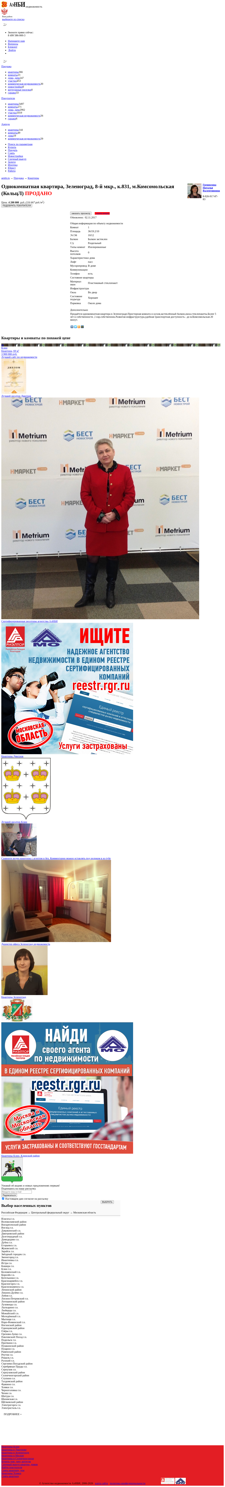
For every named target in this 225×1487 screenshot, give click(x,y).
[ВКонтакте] (72, 327)
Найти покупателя (11, 1467)
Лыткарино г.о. (9, 1307)
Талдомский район (12, 1381)
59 (42, 138)
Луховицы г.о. (9, 1304)
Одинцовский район (13, 1328)
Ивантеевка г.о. (10, 1260)
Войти (12, 50)
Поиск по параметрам (20, 144)
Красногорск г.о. (10, 1283)
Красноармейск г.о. (12, 1280)
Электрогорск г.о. (11, 1405)
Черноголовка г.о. (11, 1390)
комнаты (13, 75)
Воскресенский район (13, 1224)
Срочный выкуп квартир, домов (19, 1464)
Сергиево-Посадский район (17, 1363)
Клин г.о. (6, 1269)
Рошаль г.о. (7, 1357)
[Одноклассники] (79, 327)
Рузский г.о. (8, 1360)
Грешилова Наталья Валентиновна (211, 187)
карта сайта (101, 1483)
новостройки (15, 86)
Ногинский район (11, 1325)
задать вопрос (102, 213)
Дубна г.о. (7, 1242)
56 (42, 115)
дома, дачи (14, 78)
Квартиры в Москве (12, 1455)
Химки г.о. (7, 1387)
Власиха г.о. (8, 1218)
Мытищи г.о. (8, 1319)
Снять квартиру (10, 1476)
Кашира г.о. (7, 1266)
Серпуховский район (13, 1372)
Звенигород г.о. (10, 1257)
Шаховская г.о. (9, 1399)
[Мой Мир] (82, 327)
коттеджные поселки (19, 89)
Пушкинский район (12, 1345)
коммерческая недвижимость (24, 83)
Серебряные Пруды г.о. (14, 1366)
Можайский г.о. (10, 1313)
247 (22, 78)
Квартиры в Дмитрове (14, 1449)
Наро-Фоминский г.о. (13, 1322)
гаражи (12, 92)
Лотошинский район (13, 1301)
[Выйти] (9, 53)
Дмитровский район (12, 1233)
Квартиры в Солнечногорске (17, 1458)
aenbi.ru (5, 178)
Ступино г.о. (8, 1378)
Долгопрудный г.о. (11, 1236)
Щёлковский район (12, 1402)
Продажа (6, 66)
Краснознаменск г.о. (12, 1286)
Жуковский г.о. (9, 1248)
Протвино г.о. (9, 1343)
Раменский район (11, 1351)
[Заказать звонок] (5, 26)
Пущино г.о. (8, 1348)
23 (19, 75)
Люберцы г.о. (8, 1310)
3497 (21, 103)
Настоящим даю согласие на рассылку (26, 1198)
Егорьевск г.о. (9, 1245)
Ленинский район (11, 1289)
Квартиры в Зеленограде (15, 1452)
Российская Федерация (14, 1212)
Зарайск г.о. (7, 1251)
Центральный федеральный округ (50, 1212)
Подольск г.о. (8, 1340)
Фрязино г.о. (8, 1384)
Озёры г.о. (7, 1331)
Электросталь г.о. (11, 1408)
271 (20, 106)
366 (21, 72)
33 (17, 92)
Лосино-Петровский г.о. (14, 1298)
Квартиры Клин (10, 1446)
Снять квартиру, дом (12, 1470)
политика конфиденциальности (127, 1483)
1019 (19, 112)
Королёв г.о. (8, 1275)
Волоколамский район (14, 1221)
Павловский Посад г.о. (14, 1337)
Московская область (84, 1212)
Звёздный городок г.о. (13, 1254)
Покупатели (8, 98)
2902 (22, 109)
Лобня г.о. (7, 1295)
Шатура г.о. (7, 1396)
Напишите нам (16, 41)
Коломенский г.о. (11, 1272)
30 (42, 83)
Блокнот (12, 46)
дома (10, 135)
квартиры (13, 72)
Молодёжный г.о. (11, 1316)
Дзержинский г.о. (11, 1230)
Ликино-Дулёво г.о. (12, 1292)
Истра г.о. (6, 1263)
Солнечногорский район (15, 1375)
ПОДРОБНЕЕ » (13, 1414)
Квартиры (33, 178)
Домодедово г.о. (10, 1239)
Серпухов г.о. (8, 1369)
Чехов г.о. (6, 1393)
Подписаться (9, 1195)
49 (19, 132)
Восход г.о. (7, 1227)
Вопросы (13, 44)
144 (21, 129)
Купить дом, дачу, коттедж (16, 1461)
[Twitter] (75, 327)
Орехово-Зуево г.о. (11, 1334)
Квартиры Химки (11, 1473)
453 (19, 80)
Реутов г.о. (7, 1354)
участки (12, 80)
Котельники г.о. (10, 1277)
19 (14, 135)
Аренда (5, 124)
